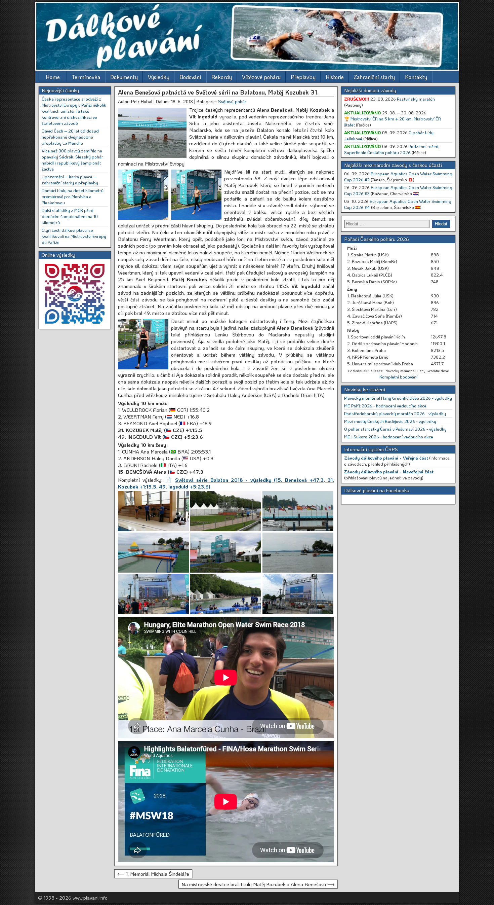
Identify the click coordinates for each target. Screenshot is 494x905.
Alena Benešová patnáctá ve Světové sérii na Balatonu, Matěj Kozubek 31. (218, 92)
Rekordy (221, 76)
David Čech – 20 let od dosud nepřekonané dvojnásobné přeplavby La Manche (70, 137)
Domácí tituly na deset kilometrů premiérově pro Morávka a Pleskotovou (73, 196)
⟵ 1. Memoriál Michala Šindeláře (153, 873)
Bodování (190, 76)
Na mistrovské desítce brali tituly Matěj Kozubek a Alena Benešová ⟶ (258, 884)
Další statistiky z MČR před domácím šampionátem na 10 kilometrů (70, 216)
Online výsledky (58, 254)
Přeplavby (303, 76)
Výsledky (158, 76)
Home (53, 76)
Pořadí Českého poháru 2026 (376, 239)
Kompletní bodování (398, 376)
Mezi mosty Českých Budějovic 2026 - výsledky (390, 421)
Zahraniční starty (374, 76)
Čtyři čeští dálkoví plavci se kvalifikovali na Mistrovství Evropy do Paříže (74, 236)
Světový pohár (232, 101)
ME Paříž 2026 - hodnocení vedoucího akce (385, 405)
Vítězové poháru (261, 76)
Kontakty (416, 76)
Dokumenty (124, 76)
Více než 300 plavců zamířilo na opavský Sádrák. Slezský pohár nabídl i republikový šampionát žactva (72, 160)
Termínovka (86, 76)
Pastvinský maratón (416, 99)
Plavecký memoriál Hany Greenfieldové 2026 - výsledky (398, 398)
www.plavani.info (90, 897)
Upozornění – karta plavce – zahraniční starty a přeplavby (70, 179)
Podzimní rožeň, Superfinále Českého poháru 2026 (391, 149)
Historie (335, 76)
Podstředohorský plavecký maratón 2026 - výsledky (395, 413)
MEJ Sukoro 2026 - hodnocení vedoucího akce (388, 436)
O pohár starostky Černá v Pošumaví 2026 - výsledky (395, 429)
